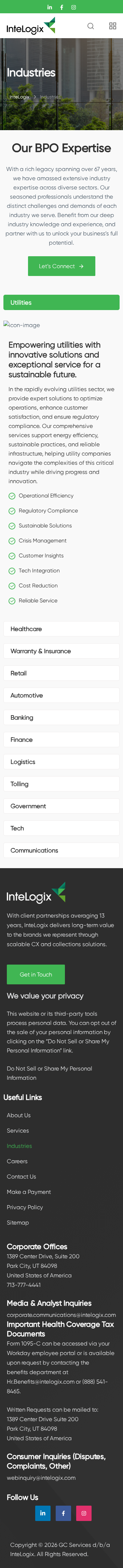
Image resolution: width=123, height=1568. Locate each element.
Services (18, 1130)
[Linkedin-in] (43, 1513)
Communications (34, 850)
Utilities (21, 302)
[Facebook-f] (63, 1513)
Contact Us (21, 1176)
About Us (19, 1115)
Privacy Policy (25, 1207)
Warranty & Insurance (41, 651)
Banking (22, 717)
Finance (22, 739)
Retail (19, 673)
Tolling (19, 783)
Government (28, 806)
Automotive (27, 695)
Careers (17, 1161)
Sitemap (18, 1222)
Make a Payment (29, 1191)
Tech (17, 828)
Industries (19, 1145)
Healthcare (26, 628)
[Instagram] (84, 1513)
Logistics (23, 761)
